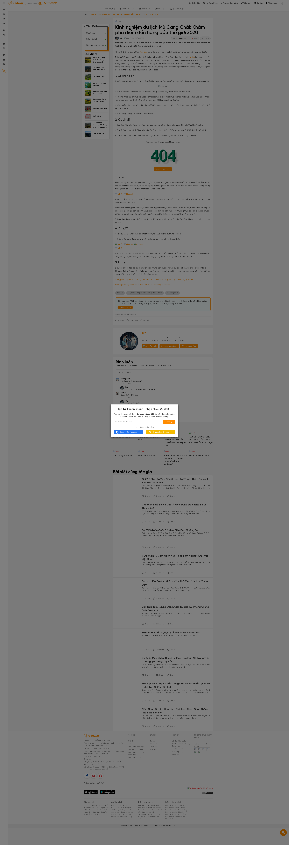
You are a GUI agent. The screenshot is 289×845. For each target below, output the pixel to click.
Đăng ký (169, 422)
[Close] (174, 408)
